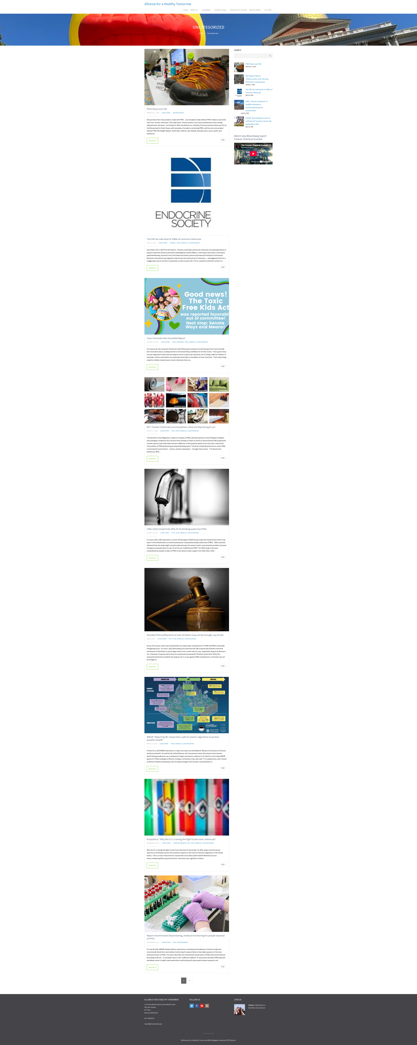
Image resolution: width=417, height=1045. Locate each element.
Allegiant (215, 1040)
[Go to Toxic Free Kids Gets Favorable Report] (186, 306)
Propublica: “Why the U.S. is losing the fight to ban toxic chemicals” (181, 839)
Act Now (268, 10)
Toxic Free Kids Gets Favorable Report (166, 338)
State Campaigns (178, 342)
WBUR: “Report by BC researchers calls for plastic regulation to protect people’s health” (183, 738)
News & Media (255, 10)
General (173, 243)
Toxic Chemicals (182, 243)
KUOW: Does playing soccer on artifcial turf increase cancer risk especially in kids (258, 121)
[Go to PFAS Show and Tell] (186, 77)
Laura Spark (165, 113)
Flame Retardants (179, 843)
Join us (251, 1005)
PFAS (173, 431)
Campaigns (206, 10)
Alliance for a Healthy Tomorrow (167, 4)
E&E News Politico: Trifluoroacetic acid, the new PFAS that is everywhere (257, 79)
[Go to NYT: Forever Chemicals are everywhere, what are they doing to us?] (186, 400)
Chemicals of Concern (238, 10)
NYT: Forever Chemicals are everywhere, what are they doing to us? (181, 427)
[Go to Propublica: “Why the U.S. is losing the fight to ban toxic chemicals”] (186, 807)
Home (185, 10)
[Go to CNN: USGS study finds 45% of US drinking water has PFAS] (186, 497)
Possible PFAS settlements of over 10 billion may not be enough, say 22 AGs (185, 634)
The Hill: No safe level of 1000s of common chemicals (174, 239)
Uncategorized (212, 33)
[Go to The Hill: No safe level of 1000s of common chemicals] (186, 193)
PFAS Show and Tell (157, 108)
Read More (152, 141)
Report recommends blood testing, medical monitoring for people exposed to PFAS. (186, 937)
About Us (194, 10)
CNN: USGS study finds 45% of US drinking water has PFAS (177, 528)
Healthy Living (220, 10)
